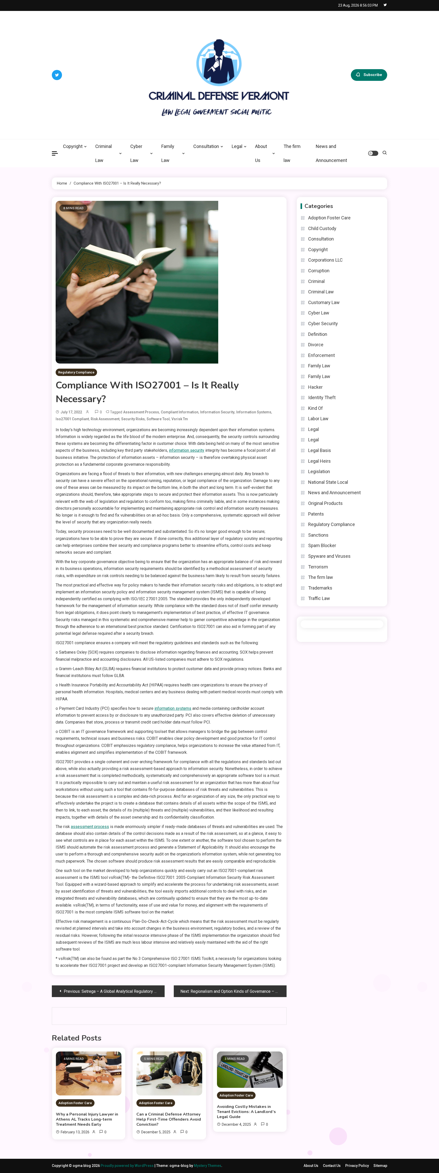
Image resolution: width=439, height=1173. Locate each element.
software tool (158, 419)
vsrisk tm (179, 419)
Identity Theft (322, 397)
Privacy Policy (357, 1166)
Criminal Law (103, 153)
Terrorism (318, 566)
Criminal (316, 281)
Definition (317, 334)
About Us (261, 153)
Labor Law (318, 418)
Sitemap (380, 1166)
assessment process (141, 412)
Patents (316, 514)
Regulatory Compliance (76, 372)
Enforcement (321, 355)
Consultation (206, 146)
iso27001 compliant (72, 419)
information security (217, 412)
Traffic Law (319, 598)
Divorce (315, 344)
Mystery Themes (207, 1166)
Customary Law (324, 302)
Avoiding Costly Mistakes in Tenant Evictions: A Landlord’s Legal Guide (246, 1111)
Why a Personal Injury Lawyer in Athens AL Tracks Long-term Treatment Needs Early (87, 1119)
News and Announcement (331, 153)
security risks (133, 419)
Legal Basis (319, 450)
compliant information (179, 412)
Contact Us (332, 1166)
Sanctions (318, 535)
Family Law (167, 153)
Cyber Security (323, 323)
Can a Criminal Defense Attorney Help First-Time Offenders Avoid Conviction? (168, 1119)
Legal (237, 146)
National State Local (328, 482)
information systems (253, 412)
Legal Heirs (319, 461)
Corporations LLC (325, 260)
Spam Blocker (322, 545)
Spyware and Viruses (329, 556)
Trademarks (320, 588)
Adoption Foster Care (75, 1103)
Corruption (319, 270)
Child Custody (322, 228)
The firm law (292, 153)
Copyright (73, 146)
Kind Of (315, 408)
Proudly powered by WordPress (127, 1166)
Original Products (325, 503)
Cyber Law (136, 153)
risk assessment (105, 419)
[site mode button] (373, 153)
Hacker (315, 387)
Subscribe (373, 74)
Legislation (319, 471)
